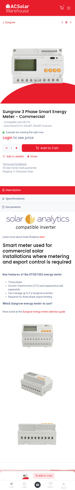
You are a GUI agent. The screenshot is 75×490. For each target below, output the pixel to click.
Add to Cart (45, 475)
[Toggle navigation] (68, 8)
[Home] (11, 484)
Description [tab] (13, 190)
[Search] (24, 484)
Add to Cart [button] (49, 148)
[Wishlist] (50, 484)
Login (7, 137)
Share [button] (34, 156)
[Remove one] (6, 148)
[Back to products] (66, 22)
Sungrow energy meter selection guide (44, 311)
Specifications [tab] (15, 198)
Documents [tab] (13, 207)
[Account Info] (63, 484)
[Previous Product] (62, 22)
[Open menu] (37, 485)
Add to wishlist (15, 156)
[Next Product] (70, 22)
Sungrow (10, 22)
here (42, 237)
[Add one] (17, 148)
